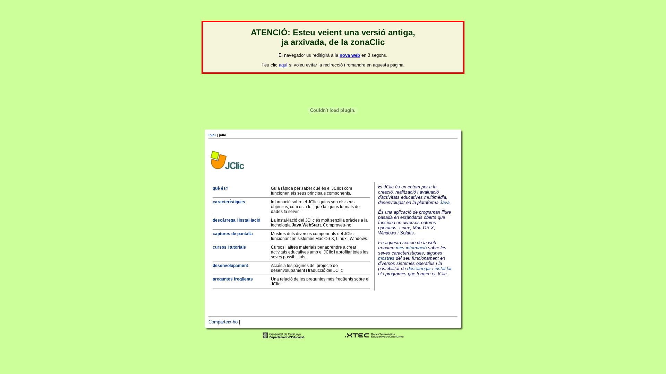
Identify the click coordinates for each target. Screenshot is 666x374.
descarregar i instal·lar (429, 268)
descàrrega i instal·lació (236, 220)
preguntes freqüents (233, 279)
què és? (220, 188)
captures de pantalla (233, 233)
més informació (411, 247)
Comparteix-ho (223, 321)
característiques (229, 201)
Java (445, 202)
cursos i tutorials (229, 247)
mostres (386, 258)
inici (212, 135)
